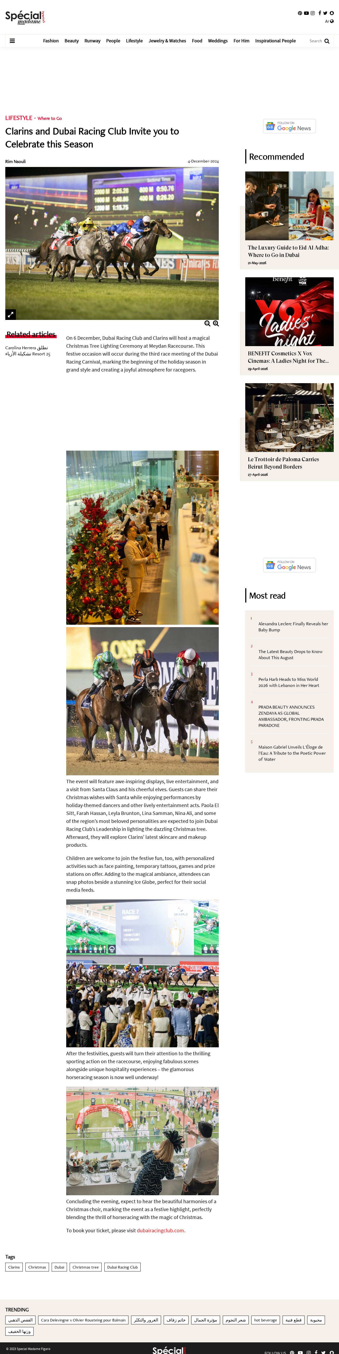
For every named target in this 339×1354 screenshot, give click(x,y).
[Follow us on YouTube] (306, 13)
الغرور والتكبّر (146, 1320)
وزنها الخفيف (19, 1331)
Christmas (37, 1267)
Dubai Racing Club (122, 1267)
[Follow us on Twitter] (325, 13)
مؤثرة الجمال (205, 1320)
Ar (327, 21)
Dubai (59, 1267)
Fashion (51, 41)
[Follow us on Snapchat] (332, 13)
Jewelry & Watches (167, 41)
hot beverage (265, 1320)
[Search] (324, 41)
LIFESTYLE (18, 118)
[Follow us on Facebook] (319, 13)
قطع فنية (294, 1320)
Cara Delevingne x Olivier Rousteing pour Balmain (83, 1320)
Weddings (218, 41)
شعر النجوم (236, 1320)
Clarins (14, 1267)
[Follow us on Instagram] (313, 13)
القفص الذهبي (20, 1320)
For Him (241, 41)
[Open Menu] (12, 41)
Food (197, 41)
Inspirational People (275, 41)
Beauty (72, 41)
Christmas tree (86, 1267)
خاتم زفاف (176, 1320)
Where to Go (50, 118)
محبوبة (316, 1320)
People (113, 41)
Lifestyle (134, 41)
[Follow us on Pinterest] (300, 13)
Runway (92, 41)
